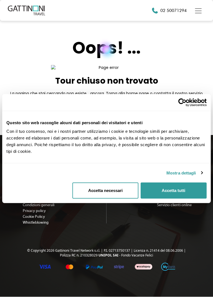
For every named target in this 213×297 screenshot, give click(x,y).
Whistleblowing (36, 222)
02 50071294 (173, 10)
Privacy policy (34, 211)
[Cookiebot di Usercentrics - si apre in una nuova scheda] (182, 102)
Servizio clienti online (174, 205)
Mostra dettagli (181, 172)
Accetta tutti (173, 190)
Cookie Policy (34, 216)
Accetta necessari (105, 190)
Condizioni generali (38, 205)
